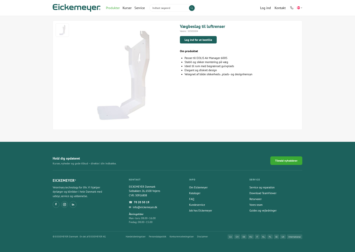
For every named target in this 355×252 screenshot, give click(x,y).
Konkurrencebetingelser (182, 236)
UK (283, 236)
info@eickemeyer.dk (145, 207)
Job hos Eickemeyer (200, 210)
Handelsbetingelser (136, 236)
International (294, 236)
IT (257, 236)
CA (230, 236)
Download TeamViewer (262, 193)
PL (270, 236)
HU (250, 236)
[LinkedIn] (73, 204)
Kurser (127, 8)
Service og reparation (262, 187)
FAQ (191, 199)
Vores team (256, 205)
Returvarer (255, 199)
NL (263, 236)
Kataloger (194, 193)
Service (139, 8)
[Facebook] (56, 204)
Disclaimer (202, 236)
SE (276, 236)
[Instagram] (64, 204)
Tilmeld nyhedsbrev (286, 160)
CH (237, 236)
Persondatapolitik (157, 236)
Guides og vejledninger (263, 210)
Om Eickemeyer (198, 187)
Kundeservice (197, 205)
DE (244, 236)
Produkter (113, 8)
